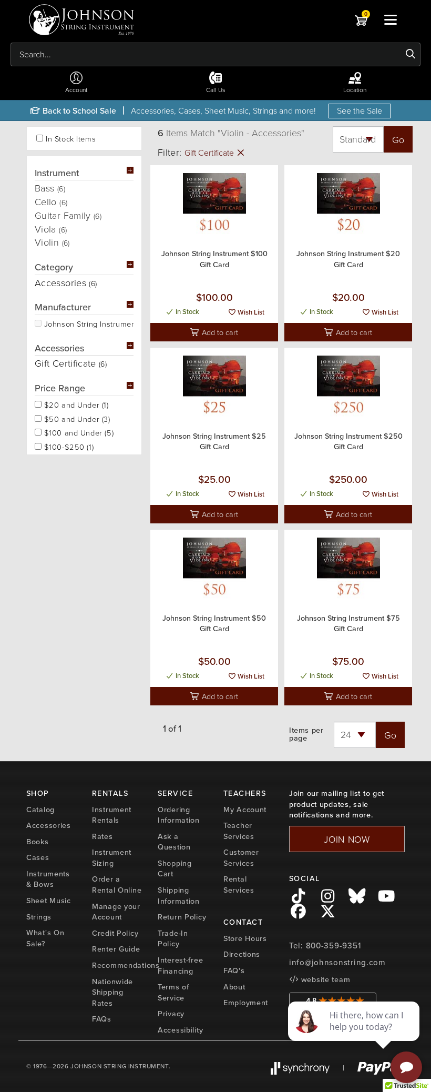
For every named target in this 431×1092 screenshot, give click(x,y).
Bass (50, 187)
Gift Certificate (210, 152)
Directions (241, 954)
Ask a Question (174, 842)
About (234, 987)
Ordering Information (179, 815)
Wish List (250, 312)
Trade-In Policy (173, 938)
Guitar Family (68, 215)
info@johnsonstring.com (337, 962)
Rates (102, 836)
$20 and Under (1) (75, 404)
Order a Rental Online (116, 884)
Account (76, 89)
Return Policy (182, 917)
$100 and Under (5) (78, 432)
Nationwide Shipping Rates (112, 992)
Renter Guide (116, 949)
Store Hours (245, 938)
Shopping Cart (175, 868)
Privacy (171, 1013)
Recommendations (126, 965)
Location (354, 89)
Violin (52, 242)
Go (398, 139)
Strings (39, 917)
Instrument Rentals (111, 815)
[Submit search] (411, 54)
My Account (244, 809)
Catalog (40, 809)
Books (37, 841)
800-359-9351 (333, 946)
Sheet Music (48, 900)
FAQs (101, 1019)
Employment (245, 1002)
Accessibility (180, 1030)
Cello (51, 201)
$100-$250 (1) (68, 446)
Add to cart (219, 332)
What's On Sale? (45, 938)
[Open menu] (390, 19)
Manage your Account (116, 912)
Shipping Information (179, 895)
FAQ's (234, 970)
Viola (51, 229)
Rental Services (238, 884)
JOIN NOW (347, 839)
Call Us (215, 89)
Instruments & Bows (48, 879)
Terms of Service (173, 992)
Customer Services (241, 857)
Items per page (306, 734)
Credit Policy (115, 933)
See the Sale (359, 110)
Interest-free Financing (180, 965)
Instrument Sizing (111, 857)
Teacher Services (238, 831)
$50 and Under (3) (76, 418)
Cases (37, 857)
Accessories (48, 825)
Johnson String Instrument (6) (88, 323)
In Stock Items (71, 139)
